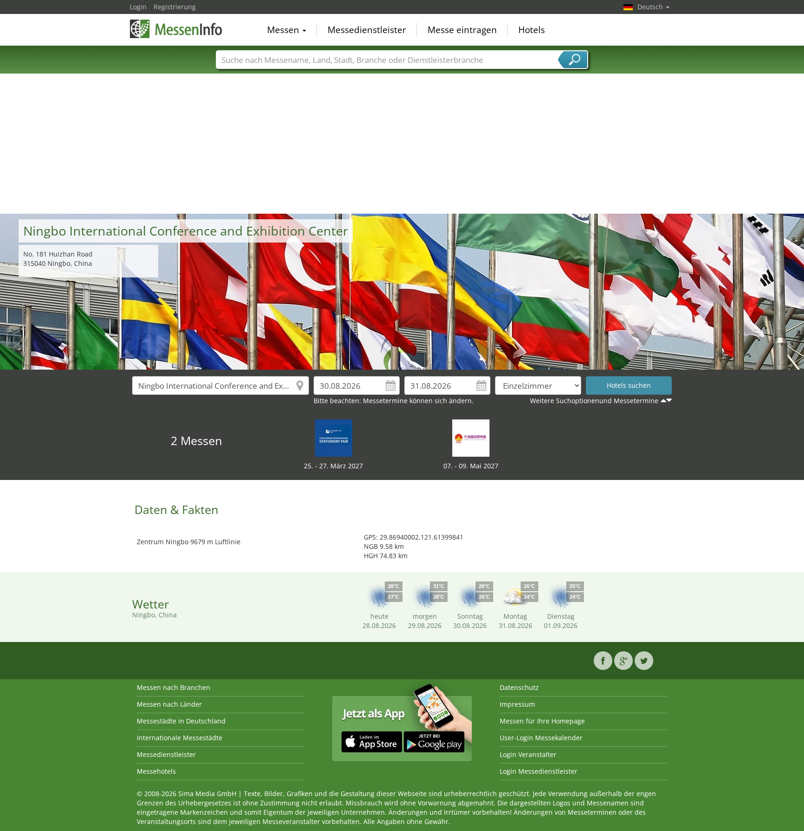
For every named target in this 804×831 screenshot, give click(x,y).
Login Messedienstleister (538, 771)
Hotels (531, 30)
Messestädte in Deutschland (181, 720)
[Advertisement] (402, 144)
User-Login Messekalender (541, 737)
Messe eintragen (462, 30)
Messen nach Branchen (173, 687)
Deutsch (651, 6)
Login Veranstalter (528, 754)
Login (138, 6)
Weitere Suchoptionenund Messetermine (594, 400)
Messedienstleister (367, 30)
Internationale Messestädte (179, 737)
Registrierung (175, 6)
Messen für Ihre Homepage (542, 720)
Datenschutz (519, 687)
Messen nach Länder (169, 704)
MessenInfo (176, 29)
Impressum (517, 704)
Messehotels (156, 771)
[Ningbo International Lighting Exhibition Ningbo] (471, 437)
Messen (284, 30)
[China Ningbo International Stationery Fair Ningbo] (334, 437)
